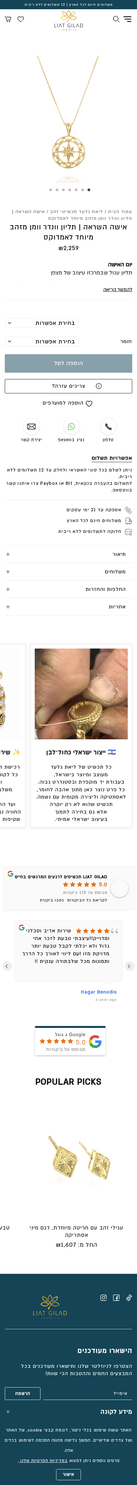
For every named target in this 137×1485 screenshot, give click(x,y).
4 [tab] (68, 192)
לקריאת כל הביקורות (87, 900)
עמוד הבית (120, 212)
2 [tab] (81, 192)
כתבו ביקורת (52, 900)
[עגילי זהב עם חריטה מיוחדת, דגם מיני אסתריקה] (76, 1158)
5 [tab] (62, 192)
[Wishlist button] (21, 20)
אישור (68, 1474)
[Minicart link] (8, 20)
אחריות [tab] (117, 606)
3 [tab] (75, 192)
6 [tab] (56, 192)
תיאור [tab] (119, 554)
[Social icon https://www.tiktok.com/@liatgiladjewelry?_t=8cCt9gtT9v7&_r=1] (129, 1298)
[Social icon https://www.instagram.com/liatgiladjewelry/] (103, 1298)
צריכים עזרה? (68, 386)
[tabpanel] (68, 119)
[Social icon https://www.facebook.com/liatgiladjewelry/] (116, 1298)
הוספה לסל (68, 363)
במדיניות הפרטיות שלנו (43, 1461)
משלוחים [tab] (115, 571)
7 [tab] (49, 192)
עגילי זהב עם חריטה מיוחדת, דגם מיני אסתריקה (76, 1231)
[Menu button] (127, 19)
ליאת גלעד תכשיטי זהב (76, 212)
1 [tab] (87, 192)
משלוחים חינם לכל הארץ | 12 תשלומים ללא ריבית (69, 5)
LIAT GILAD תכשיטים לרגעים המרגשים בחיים (61, 877)
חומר (126, 341)
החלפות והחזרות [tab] (106, 589)
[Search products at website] (116, 20)
